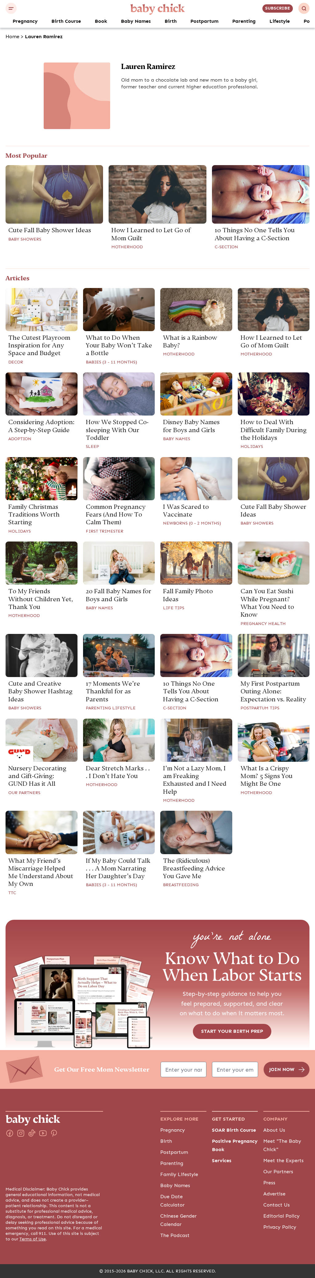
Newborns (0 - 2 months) (192, 523)
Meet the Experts (283, 1160)
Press (269, 1183)
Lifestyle (279, 21)
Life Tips (173, 608)
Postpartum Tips (260, 708)
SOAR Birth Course (234, 1130)
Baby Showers (24, 239)
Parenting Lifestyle (111, 708)
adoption (19, 439)
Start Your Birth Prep (232, 1031)
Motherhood (127, 247)
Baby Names (136, 21)
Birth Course (66, 21)
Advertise (274, 1194)
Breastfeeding (181, 885)
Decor (15, 362)
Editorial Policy (281, 1216)
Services (221, 1160)
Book (101, 21)
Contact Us (276, 1205)
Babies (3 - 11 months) (111, 362)
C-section (226, 247)
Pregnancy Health (263, 624)
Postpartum (204, 21)
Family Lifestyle (179, 1174)
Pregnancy (25, 21)
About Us (274, 1130)
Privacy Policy (279, 1227)
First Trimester (104, 531)
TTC (12, 893)
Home (12, 36)
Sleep (92, 446)
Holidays (252, 446)
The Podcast (174, 1235)
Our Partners (24, 793)
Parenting (244, 21)
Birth (171, 21)
